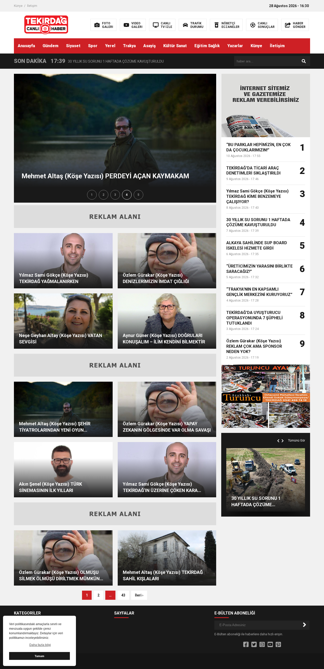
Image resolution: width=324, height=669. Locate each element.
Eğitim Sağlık (207, 45)
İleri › (139, 595)
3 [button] (115, 195)
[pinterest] (278, 644)
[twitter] (254, 644)
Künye (18, 6)
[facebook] (246, 644)
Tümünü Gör (296, 440)
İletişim (32, 6)
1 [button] (92, 195)
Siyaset (73, 45)
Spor (92, 45)
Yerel (110, 45)
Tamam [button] (39, 656)
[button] (279, 435)
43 (123, 595)
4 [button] (127, 195)
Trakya (129, 45)
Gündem (50, 45)
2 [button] (103, 195)
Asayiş (149, 45)
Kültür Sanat (175, 45)
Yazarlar (235, 45)
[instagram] (262, 644)
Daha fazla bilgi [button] (40, 645)
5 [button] (138, 195)
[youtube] (270, 644)
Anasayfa (26, 45)
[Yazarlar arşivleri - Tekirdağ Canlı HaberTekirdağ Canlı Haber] (46, 25)
